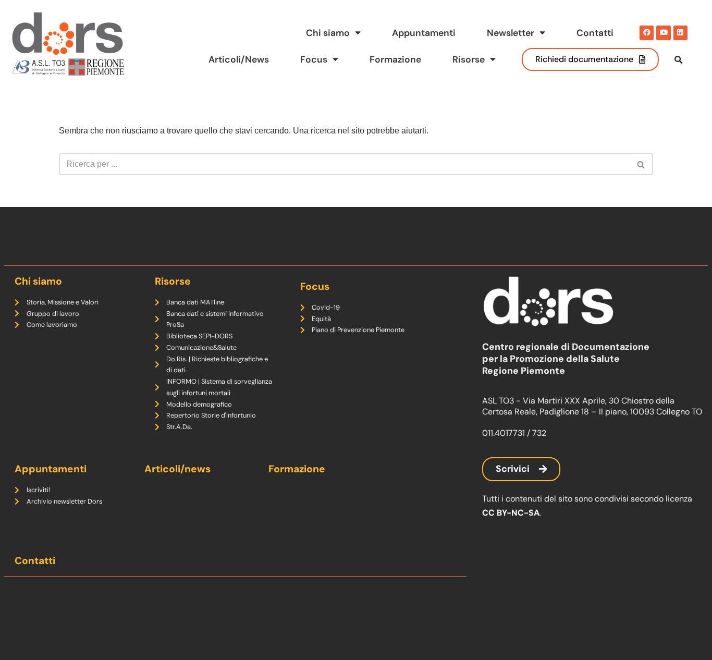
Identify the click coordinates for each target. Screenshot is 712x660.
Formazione (395, 59)
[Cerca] (641, 164)
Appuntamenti (424, 33)
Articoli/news (177, 468)
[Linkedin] (680, 33)
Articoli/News (238, 59)
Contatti (594, 33)
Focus (313, 59)
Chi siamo (328, 33)
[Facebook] (647, 33)
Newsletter (510, 33)
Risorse (468, 59)
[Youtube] (663, 33)
